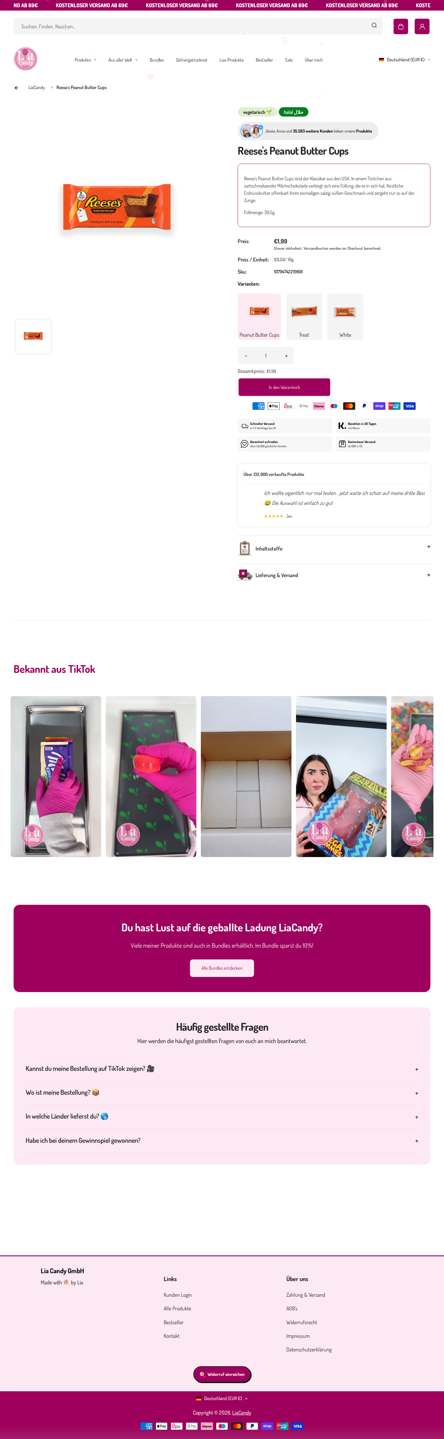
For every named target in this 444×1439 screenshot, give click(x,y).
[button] (33, 337)
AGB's (292, 1308)
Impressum (298, 1335)
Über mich (314, 60)
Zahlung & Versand (305, 1294)
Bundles (157, 60)
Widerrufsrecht (301, 1322)
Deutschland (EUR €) (406, 59)
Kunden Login (178, 1294)
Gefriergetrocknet (192, 60)
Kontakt (171, 1335)
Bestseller (264, 60)
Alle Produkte (177, 1308)
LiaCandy (241, 1412)
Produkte (83, 60)
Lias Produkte (232, 60)
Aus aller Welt (120, 60)
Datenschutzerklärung (309, 1349)
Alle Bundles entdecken (222, 968)
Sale (289, 60)
